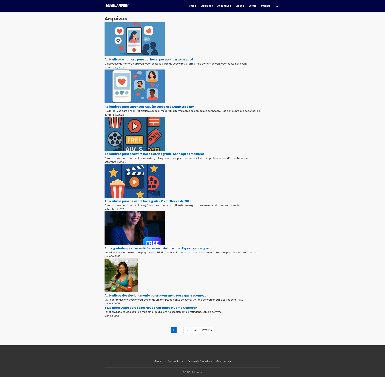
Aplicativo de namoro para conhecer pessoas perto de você (149, 59)
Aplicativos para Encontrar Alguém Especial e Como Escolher (149, 107)
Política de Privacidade (200, 361)
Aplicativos (224, 6)
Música (265, 6)
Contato (158, 361)
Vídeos (240, 6)
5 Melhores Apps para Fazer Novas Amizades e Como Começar (151, 308)
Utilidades (206, 6)
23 (195, 330)
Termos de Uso (175, 361)
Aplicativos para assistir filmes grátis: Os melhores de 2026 (148, 201)
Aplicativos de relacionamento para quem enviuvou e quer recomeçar (156, 296)
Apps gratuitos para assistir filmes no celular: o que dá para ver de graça (158, 248)
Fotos (192, 6)
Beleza (253, 6)
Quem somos (223, 361)
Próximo (207, 330)
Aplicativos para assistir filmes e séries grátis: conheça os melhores (155, 154)
